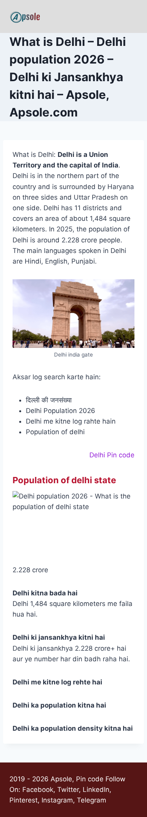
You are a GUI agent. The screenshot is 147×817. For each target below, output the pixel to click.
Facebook (37, 789)
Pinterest (23, 800)
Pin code (89, 779)
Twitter (68, 789)
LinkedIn (96, 789)
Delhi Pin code (111, 455)
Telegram (91, 800)
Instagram (57, 800)
